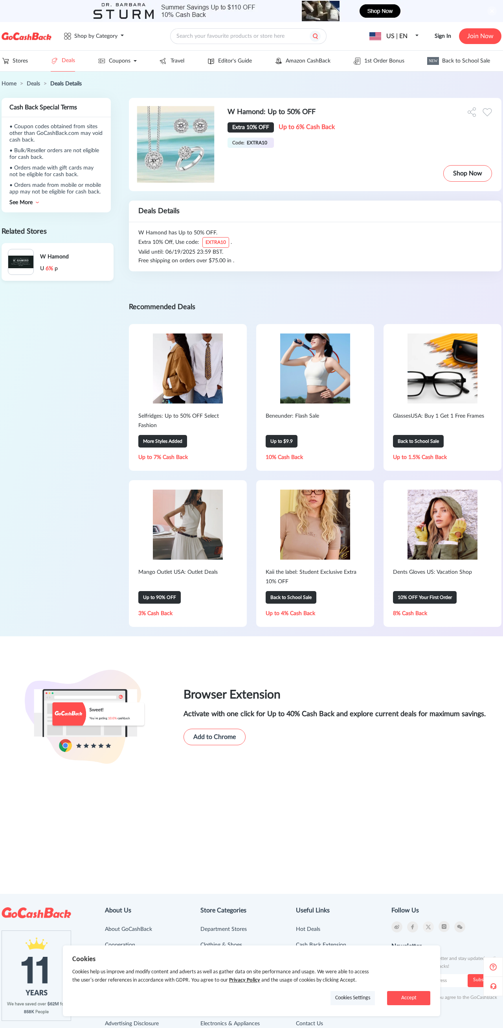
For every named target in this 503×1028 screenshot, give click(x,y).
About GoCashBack (128, 929)
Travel (177, 61)
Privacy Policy (244, 980)
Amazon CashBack (308, 61)
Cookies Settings (352, 998)
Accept (409, 998)
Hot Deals (308, 929)
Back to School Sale (459, 61)
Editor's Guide (235, 61)
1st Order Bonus (384, 61)
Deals (68, 60)
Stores (20, 61)
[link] (9, 84)
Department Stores (223, 929)
